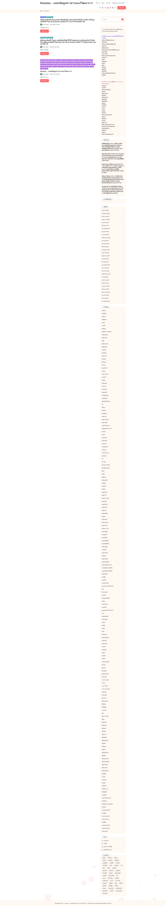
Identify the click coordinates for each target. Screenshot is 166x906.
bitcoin (104, 365)
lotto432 (104, 443)
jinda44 (104, 95)
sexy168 (104, 580)
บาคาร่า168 (105, 53)
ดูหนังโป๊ (104, 112)
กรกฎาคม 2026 (106, 213)
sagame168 (105, 559)
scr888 (104, 577)
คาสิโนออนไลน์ (48, 66)
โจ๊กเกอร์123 (105, 831)
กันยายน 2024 (105, 280)
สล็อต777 (104, 734)
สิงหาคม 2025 (105, 246)
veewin (104, 646)
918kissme (104, 337)
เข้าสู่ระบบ (106, 840)
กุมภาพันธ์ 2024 (106, 301)
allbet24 (104, 118)
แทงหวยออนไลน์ (106, 828)
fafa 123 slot (105, 374)
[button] (121, 7)
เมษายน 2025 (105, 259)
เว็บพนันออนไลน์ (44, 68)
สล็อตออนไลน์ (80, 66)
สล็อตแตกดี (104, 767)
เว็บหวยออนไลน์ (106, 816)
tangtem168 (105, 616)
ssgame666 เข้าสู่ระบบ (107, 610)
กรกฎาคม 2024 (106, 286)
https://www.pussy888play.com (110, 49)
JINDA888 (104, 101)
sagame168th (105, 562)
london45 (104, 440)
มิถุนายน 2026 (105, 216)
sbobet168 (105, 574)
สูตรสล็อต (104, 773)
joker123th (104, 422)
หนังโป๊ (103, 777)
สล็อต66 (104, 75)
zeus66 (104, 655)
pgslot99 (104, 501)
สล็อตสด (104, 755)
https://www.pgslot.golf (108, 55)
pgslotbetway (105, 128)
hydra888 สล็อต (106, 401)
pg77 (103, 471)
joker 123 (104, 122)
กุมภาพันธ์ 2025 (106, 265)
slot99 (103, 91)
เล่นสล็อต (104, 795)
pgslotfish (104, 507)
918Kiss (42, 60)
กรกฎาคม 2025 (106, 249)
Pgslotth (104, 510)
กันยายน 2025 (105, 243)
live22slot (104, 437)
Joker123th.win (89, 60)
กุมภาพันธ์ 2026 (106, 228)
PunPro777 (43, 17)
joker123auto (105, 419)
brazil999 (104, 368)
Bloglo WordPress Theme (104, 903)
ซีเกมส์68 (104, 671)
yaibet (103, 652)
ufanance (104, 634)
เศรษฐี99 (104, 822)
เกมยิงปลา (86, 66)
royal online (105, 552)
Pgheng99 (104, 480)
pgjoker (104, 483)
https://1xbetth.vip (107, 114)
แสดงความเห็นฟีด (108, 846)
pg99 (103, 59)
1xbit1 (103, 322)
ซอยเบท (104, 668)
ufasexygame (105, 637)
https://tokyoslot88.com (108, 126)
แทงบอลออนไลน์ (106, 825)
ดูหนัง (103, 65)
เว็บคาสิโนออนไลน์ (106, 798)
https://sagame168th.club (109, 44)
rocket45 (104, 549)
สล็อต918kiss (105, 740)
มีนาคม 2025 (105, 262)
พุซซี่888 (104, 105)
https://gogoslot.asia (107, 134)
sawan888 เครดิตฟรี (107, 568)
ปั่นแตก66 (104, 695)
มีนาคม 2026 (105, 225)
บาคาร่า (54, 66)
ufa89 (103, 628)
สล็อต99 (104, 743)
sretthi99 (104, 607)
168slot (104, 310)
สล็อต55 (104, 728)
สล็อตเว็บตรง (105, 93)
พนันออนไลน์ (69, 66)
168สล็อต (104, 313)
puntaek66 (105, 531)
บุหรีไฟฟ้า (104, 692)
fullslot (103, 380)
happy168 (104, 392)
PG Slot (58, 62)
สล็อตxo (104, 749)
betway (104, 362)
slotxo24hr (105, 604)
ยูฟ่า (103, 713)
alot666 (104, 350)
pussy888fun (105, 540)
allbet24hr (104, 347)
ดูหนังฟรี (104, 67)
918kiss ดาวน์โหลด (106, 331)
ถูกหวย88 (104, 677)
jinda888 (104, 413)
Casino (63, 60)
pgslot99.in (76, 62)
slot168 (104, 87)
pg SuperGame (106, 468)
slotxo (103, 109)
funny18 (104, 386)
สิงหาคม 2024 (105, 283)
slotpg (103, 111)
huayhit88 (104, 398)
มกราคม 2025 (105, 268)
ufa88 (103, 625)
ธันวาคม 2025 (105, 234)
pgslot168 (104, 492)
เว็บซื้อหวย (104, 801)
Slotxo (93, 64)
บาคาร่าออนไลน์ (61, 66)
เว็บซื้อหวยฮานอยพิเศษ (107, 804)
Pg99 (103, 474)
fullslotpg (104, 61)
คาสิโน (42, 66)
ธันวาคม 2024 (105, 271)
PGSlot (63, 62)
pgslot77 (104, 57)
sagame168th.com (64, 64)
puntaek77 (105, 534)
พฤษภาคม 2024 (106, 292)
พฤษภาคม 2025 (106, 256)
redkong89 (105, 546)
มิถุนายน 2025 (105, 252)
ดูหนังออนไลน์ (105, 48)
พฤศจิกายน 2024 (106, 274)
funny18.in (69, 60)
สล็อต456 (104, 725)
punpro (104, 516)
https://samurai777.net (108, 124)
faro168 (104, 377)
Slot (82, 64)
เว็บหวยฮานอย (105, 819)
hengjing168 (105, 395)
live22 (103, 63)
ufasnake (104, 640)
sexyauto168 (105, 583)
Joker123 (82, 60)
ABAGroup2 (52, 60)
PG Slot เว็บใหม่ (106, 465)
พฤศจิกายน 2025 (106, 237)
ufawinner (104, 643)
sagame (104, 555)
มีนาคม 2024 (105, 298)
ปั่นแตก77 (104, 698)
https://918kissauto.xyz (108, 40)
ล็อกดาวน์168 (105, 716)
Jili (73, 60)
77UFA (103, 325)
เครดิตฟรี (104, 786)
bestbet (104, 359)
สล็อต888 (104, 99)
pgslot (103, 103)
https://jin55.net (106, 89)
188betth (104, 319)
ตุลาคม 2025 (105, 240)
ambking (104, 353)
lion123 (104, 431)
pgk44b (104, 486)
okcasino (104, 456)
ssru (103, 613)
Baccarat (58, 60)
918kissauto (105, 334)
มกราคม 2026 (105, 231)
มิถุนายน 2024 (105, 289)
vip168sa (104, 649)
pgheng (104, 477)
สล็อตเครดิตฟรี (105, 761)
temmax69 (105, 619)
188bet (104, 316)
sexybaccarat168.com (75, 64)
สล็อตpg (104, 746)
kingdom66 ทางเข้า (107, 428)
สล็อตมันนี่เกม (105, 752)
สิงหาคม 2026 (105, 210)
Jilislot (77, 60)
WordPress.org (107, 849)
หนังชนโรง (104, 42)
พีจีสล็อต (104, 704)
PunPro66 (83, 62)
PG (54, 62)
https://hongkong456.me (108, 73)
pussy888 (104, 51)
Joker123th (105, 865)
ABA (47, 60)
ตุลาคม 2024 (105, 277)
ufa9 (103, 631)
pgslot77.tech (69, 62)
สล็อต (74, 66)
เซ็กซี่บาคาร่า (105, 789)
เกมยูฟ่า (104, 783)
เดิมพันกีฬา (104, 792)
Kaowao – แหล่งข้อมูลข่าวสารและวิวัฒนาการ (56, 71)
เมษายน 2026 (105, 222)
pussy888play (105, 543)
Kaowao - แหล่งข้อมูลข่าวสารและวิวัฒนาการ (66, 3)
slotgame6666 (106, 598)
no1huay (42, 62)
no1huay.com (49, 62)
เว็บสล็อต (104, 813)
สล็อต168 (104, 71)
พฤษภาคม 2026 (106, 219)
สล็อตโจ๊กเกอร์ (105, 770)
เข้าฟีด (105, 843)
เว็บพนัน (91, 66)
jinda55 (104, 410)
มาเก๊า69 (104, 710)
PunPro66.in (89, 62)
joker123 (104, 46)
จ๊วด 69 (104, 664)
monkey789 (105, 446)
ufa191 (103, 622)
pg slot (104, 120)
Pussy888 (56, 64)
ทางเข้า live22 (105, 680)
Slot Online (87, 64)
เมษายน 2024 (105, 295)
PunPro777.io (50, 17)
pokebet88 (105, 513)
